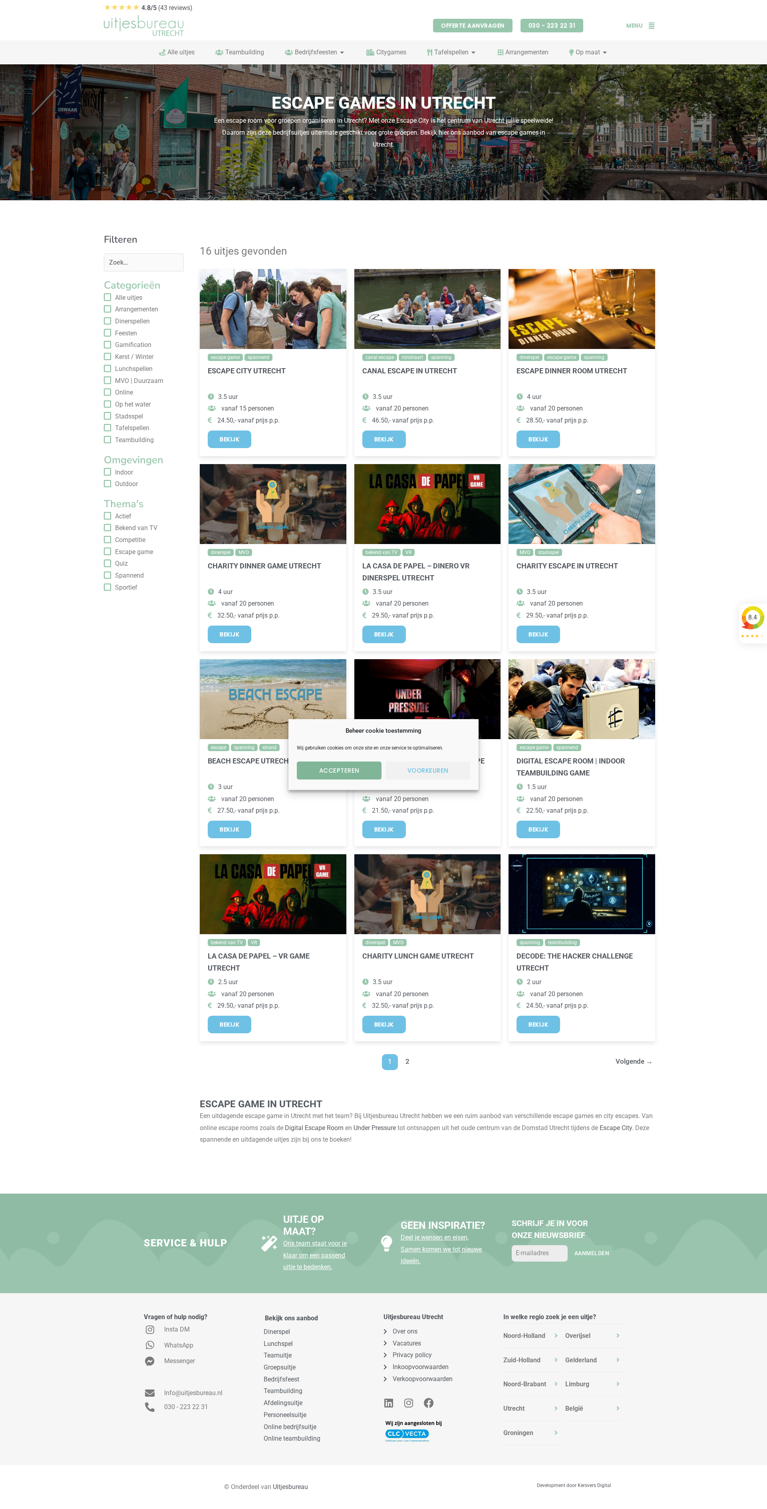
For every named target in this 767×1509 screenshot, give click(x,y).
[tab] (532, 1336)
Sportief (126, 587)
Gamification (133, 345)
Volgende (634, 1061)
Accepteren (339, 770)
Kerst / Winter (134, 357)
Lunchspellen (134, 369)
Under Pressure (375, 1128)
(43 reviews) (148, 8)
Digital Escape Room (314, 1128)
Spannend (129, 575)
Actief (123, 516)
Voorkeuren (428, 770)
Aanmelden (592, 1253)
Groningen (518, 1433)
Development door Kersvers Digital (574, 1485)
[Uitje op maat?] (269, 1244)
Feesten (126, 333)
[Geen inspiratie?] (387, 1244)
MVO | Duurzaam (139, 381)
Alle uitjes (128, 297)
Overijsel (577, 1336)
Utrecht (514, 1408)
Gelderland (581, 1360)
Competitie (130, 540)
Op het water (133, 404)
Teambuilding (134, 440)
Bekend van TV (136, 528)
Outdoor (126, 484)
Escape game (134, 552)
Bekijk (229, 439)
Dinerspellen (132, 321)
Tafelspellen (132, 428)
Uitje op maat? (303, 1225)
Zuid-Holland (521, 1360)
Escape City (616, 1128)
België (574, 1408)
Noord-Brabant (524, 1384)
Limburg (577, 1384)
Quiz (121, 563)
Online (124, 392)
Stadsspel (129, 416)
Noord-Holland (524, 1336)
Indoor (124, 472)
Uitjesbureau (290, 1487)
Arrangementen (136, 309)
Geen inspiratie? (443, 1225)
